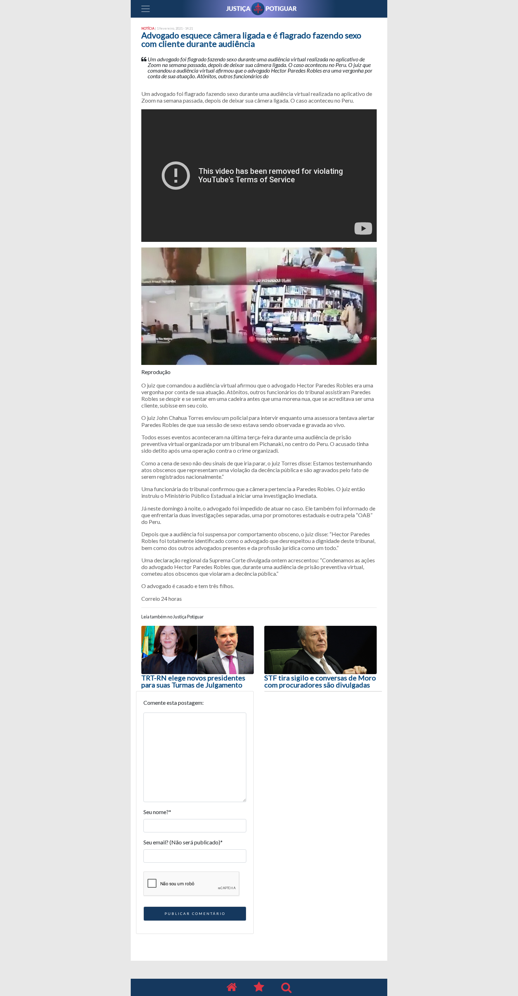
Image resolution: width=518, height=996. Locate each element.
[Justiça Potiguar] (231, 987)
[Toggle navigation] (145, 9)
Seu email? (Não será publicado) (183, 842)
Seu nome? (157, 811)
